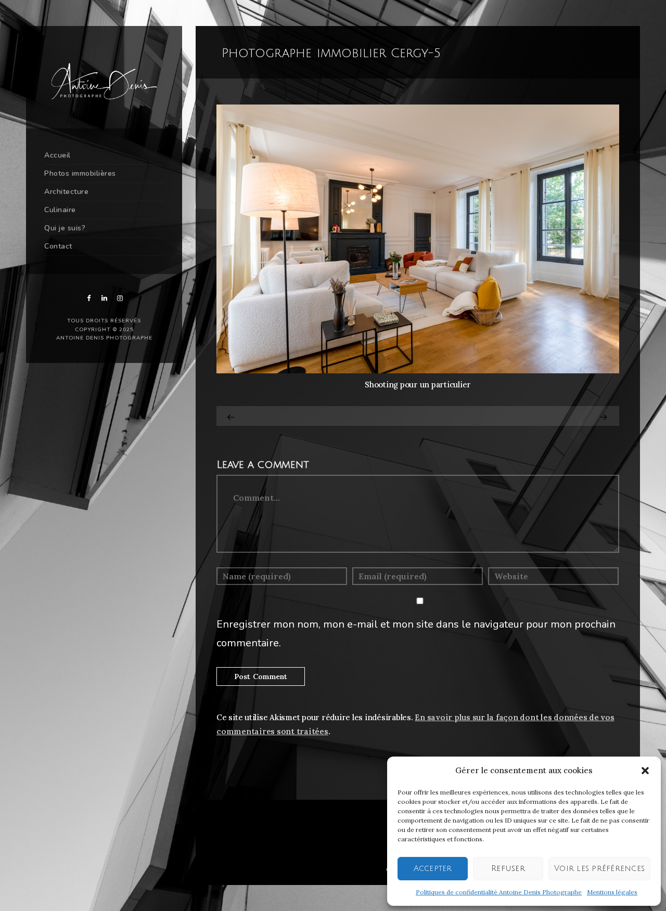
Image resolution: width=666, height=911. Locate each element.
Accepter (433, 868)
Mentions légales (612, 892)
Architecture (66, 192)
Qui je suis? (64, 228)
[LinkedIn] (104, 298)
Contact (58, 246)
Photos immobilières (80, 173)
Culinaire (60, 210)
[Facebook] (88, 298)
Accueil (57, 155)
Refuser (508, 868)
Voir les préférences (599, 868)
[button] (645, 770)
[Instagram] (119, 298)
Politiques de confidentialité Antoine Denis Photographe (499, 892)
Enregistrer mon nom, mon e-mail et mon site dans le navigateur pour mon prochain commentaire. (416, 633)
